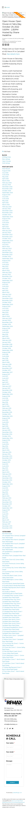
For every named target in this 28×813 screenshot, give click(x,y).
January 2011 (6, 524)
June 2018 (5, 356)
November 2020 (7, 300)
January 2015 (6, 430)
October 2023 (6, 238)
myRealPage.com (17, 792)
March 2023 (6, 246)
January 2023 (6, 250)
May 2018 (5, 358)
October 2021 (6, 278)
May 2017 (5, 380)
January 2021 (6, 296)
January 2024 (6, 232)
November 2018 (7, 346)
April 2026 (5, 178)
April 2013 (5, 470)
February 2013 (6, 474)
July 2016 (5, 398)
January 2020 (6, 320)
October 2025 (6, 190)
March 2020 (6, 316)
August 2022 (6, 260)
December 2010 (7, 526)
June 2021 (5, 286)
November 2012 (7, 480)
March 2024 (6, 228)
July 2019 (5, 330)
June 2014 (5, 444)
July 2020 (5, 308)
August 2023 (6, 242)
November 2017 (7, 368)
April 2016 (5, 404)
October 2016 (6, 392)
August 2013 (6, 462)
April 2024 (5, 226)
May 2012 (5, 492)
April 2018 (5, 360)
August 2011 (6, 510)
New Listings (6, 159)
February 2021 (6, 294)
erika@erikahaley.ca (10, 724)
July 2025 (5, 196)
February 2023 (7, 248)
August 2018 (6, 352)
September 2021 (7, 280)
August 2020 (6, 306)
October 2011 (6, 506)
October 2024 (6, 214)
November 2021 (7, 276)
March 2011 (5, 520)
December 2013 (7, 456)
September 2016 (7, 394)
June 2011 (5, 514)
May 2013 (5, 468)
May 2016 (5, 402)
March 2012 (5, 496)
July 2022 (5, 262)
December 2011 (7, 502)
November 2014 (7, 434)
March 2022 (6, 270)
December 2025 (7, 186)
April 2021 (5, 290)
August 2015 (6, 418)
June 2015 (5, 422)
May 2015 (5, 424)
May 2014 (5, 446)
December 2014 (7, 432)
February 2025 (7, 206)
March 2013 (5, 472)
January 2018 (6, 366)
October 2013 (6, 460)
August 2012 (6, 486)
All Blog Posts (6, 157)
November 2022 (7, 254)
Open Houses (6, 161)
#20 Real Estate (7, 533)
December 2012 (7, 478)
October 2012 (6, 482)
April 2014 (5, 448)
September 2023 (7, 240)
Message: (9, 761)
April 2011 (5, 518)
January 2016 (6, 410)
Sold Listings (6, 163)
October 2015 (6, 414)
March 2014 (5, 450)
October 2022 (6, 256)
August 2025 (6, 194)
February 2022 (7, 272)
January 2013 (6, 476)
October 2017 (6, 370)
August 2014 (6, 440)
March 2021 (5, 292)
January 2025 (6, 208)
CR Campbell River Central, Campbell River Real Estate (11, 42)
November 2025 (7, 188)
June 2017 (5, 378)
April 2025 (5, 202)
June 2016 (5, 400)
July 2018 (5, 354)
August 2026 (6, 170)
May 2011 (5, 516)
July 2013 (5, 464)
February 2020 (7, 318)
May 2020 (5, 312)
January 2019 (6, 342)
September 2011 (7, 508)
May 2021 (5, 288)
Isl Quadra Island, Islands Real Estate (13, 585)
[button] (5, 728)
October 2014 (6, 436)
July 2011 (5, 512)
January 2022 (6, 274)
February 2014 (6, 452)
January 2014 (6, 454)
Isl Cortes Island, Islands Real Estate (13, 583)
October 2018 (6, 348)
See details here (13, 54)
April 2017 (5, 382)
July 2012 (5, 488)
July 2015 (5, 420)
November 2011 (7, 504)
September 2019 (7, 326)
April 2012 (5, 494)
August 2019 (6, 328)
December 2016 (7, 390)
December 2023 (7, 234)
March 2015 (5, 428)
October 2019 (6, 324)
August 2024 (6, 218)
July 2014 (5, 442)
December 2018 (7, 344)
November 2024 (7, 212)
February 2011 (6, 522)
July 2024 (5, 220)
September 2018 (7, 350)
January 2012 (6, 500)
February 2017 (6, 386)
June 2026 (5, 174)
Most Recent (6, 168)
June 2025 (5, 198)
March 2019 (5, 338)
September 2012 (7, 484)
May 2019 (5, 334)
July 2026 (5, 173)
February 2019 (6, 340)
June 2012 (5, 490)
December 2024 (7, 210)
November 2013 (7, 458)
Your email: (10, 752)
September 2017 (7, 372)
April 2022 (5, 268)
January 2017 (6, 388)
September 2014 (7, 438)
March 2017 (5, 384)
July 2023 (5, 244)
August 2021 (6, 282)
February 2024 (7, 230)
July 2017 (5, 376)
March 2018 (5, 362)
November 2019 (7, 322)
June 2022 (5, 264)
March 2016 (5, 406)
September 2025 (7, 192)
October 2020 (6, 302)
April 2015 (5, 426)
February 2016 (6, 408)
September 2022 (7, 258)
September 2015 (7, 416)
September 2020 (7, 304)
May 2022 (5, 266)
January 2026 (6, 184)
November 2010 (7, 528)
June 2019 (5, 332)
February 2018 (6, 364)
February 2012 (6, 498)
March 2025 (6, 204)
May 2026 (5, 176)
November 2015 (7, 412)
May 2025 (5, 200)
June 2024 (5, 222)
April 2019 (5, 336)
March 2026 (6, 180)
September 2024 (7, 216)
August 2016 (6, 396)
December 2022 (7, 252)
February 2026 (7, 183)
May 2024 (5, 224)
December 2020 (7, 298)
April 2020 (5, 314)
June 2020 (5, 310)
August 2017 (6, 374)
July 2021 (5, 284)
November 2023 (7, 236)
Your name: (10, 743)
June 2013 (5, 466)
